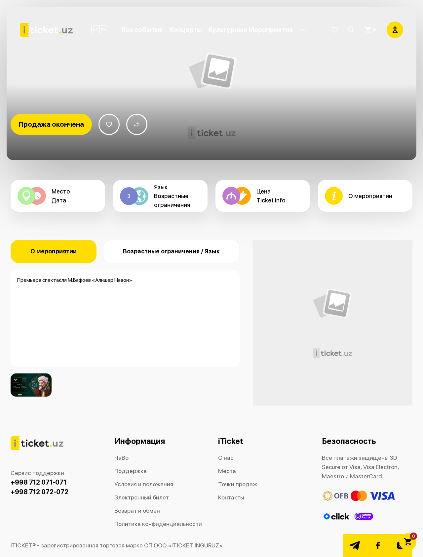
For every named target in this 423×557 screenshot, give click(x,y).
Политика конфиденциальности (158, 523)
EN (103, 29)
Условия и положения (143, 484)
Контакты (231, 497)
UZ (95, 29)
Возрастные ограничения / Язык (171, 251)
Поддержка (130, 470)
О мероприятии (53, 251)
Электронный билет (141, 497)
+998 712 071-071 (38, 482)
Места (227, 470)
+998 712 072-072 (39, 492)
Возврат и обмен (137, 510)
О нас (226, 457)
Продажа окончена (51, 124)
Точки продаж (237, 484)
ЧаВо (121, 457)
